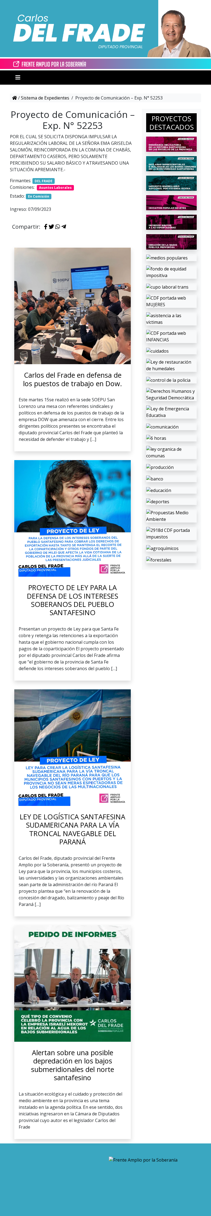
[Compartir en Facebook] (46, 227)
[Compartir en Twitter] (51, 227)
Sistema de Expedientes (45, 98)
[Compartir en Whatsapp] (57, 227)
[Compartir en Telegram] (63, 227)
